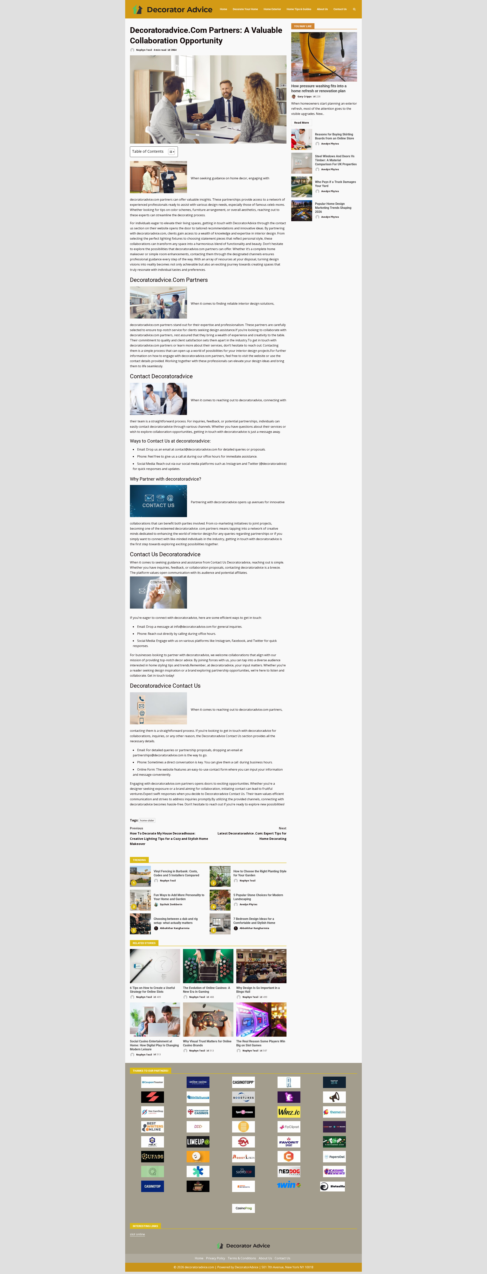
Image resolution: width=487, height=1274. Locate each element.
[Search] (354, 9)
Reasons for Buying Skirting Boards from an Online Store (301, 139)
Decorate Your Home (245, 9)
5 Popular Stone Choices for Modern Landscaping (220, 900)
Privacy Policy (215, 1258)
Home (223, 9)
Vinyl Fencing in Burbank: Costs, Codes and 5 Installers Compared (140, 876)
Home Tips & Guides (299, 9)
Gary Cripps (304, 96)
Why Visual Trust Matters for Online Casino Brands (208, 1019)
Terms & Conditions (242, 1258)
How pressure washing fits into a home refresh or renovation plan (324, 57)
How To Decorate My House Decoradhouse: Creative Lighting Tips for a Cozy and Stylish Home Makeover (169, 836)
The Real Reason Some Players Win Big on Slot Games (261, 1019)
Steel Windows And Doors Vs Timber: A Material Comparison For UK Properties (301, 163)
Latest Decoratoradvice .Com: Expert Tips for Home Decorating (252, 833)
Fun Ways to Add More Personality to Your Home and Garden (140, 900)
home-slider (147, 820)
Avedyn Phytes (248, 904)
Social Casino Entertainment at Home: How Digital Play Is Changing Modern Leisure (155, 1019)
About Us (322, 9)
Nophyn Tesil (144, 50)
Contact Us (340, 9)
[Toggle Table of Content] (169, 152)
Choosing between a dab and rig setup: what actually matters (140, 923)
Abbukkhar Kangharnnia (174, 928)
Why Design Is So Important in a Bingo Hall (261, 966)
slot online (137, 1234)
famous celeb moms (270, 205)
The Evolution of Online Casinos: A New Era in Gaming (208, 966)
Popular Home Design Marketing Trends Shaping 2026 (301, 210)
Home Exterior (272, 9)
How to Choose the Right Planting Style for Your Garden (220, 876)
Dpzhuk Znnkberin (170, 904)
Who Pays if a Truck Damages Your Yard (301, 186)
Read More (301, 122)
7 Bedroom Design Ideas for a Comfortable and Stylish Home (220, 923)
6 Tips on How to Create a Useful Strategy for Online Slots (155, 966)
